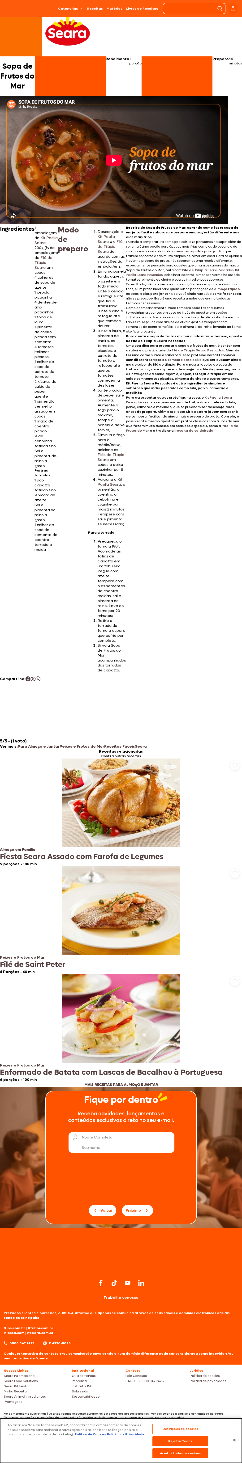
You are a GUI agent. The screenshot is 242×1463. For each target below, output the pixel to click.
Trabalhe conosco (121, 1297)
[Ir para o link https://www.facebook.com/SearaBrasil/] (101, 1283)
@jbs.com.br (14, 1328)
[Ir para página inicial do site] (121, 1268)
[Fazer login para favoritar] (235, 765)
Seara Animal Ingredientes (25, 1396)
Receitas (95, 8)
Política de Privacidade (125, 1434)
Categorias (68, 8)
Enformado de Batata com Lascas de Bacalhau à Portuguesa (111, 1072)
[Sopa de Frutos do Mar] (45, 8)
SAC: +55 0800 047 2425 (144, 1381)
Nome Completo (97, 1137)
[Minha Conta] (233, 8)
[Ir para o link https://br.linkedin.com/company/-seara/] (141, 1283)
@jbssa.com (14, 1333)
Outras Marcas (84, 1376)
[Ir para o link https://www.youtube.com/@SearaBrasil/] (127, 1283)
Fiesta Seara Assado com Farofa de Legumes (81, 857)
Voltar (106, 1210)
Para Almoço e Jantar (39, 746)
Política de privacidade (208, 1381)
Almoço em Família (17, 849)
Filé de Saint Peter (32, 965)
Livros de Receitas (142, 8)
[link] (121, 812)
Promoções (13, 1402)
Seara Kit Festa (16, 1386)
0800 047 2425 (21, 1343)
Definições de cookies (180, 1429)
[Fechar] (234, 1440)
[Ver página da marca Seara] (67, 30)
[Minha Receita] (15, 8)
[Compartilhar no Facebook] (28, 678)
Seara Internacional (19, 1376)
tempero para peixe (185, 360)
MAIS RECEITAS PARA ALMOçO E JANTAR (121, 1084)
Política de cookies (205, 1376)
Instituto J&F (82, 1386)
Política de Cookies (90, 1434)
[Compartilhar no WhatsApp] (37, 678)
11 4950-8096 (60, 1343)
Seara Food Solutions (21, 1381)
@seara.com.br (40, 1333)
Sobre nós (80, 1391)
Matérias (114, 8)
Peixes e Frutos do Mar (82, 746)
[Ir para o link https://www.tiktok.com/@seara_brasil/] (114, 1283)
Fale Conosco (136, 1376)
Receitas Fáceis (119, 746)
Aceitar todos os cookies (180, 1453)
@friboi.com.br (40, 1328)
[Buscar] (220, 8)
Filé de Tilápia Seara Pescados (198, 350)
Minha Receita (15, 1391)
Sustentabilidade (86, 1396)
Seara (141, 746)
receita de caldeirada (194, 430)
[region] (121, 1440)
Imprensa (79, 1381)
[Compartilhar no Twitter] (32, 678)
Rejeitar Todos (180, 1441)
